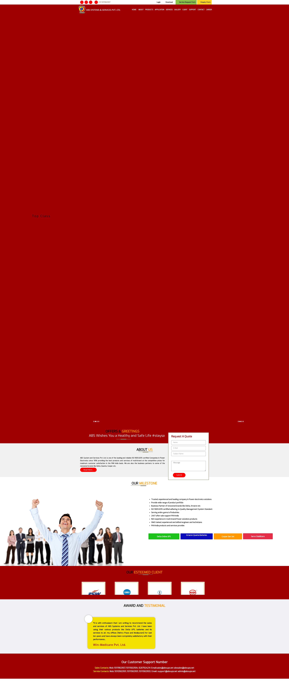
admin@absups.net (187, 671)
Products (149, 10)
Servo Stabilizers (258, 536)
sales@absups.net (165, 667)
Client (184, 10)
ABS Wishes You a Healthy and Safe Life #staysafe (108, 435)
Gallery (177, 10)
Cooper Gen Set (228, 536)
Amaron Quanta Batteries (196, 535)
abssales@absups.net (184, 667)
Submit (179, 475)
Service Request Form (187, 2)
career (209, 10)
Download (169, 2)
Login (159, 2)
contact (201, 10)
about (141, 10)
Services (169, 10)
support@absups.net (167, 671)
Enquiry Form (206, 2)
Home (134, 10)
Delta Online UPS (164, 536)
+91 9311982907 (104, 2)
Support (192, 10)
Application (159, 10)
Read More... (88, 470)
